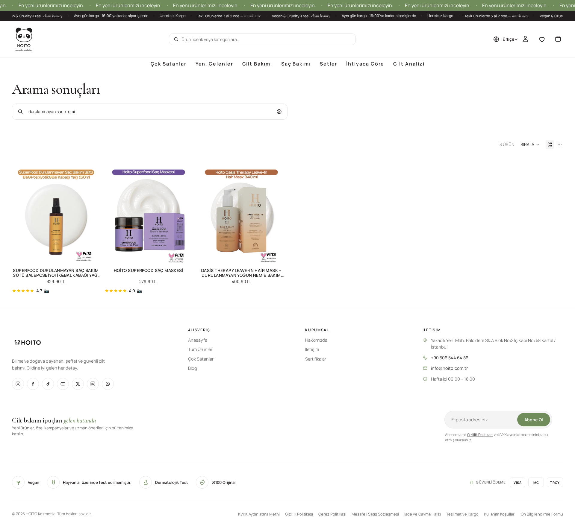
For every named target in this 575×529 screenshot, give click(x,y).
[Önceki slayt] (21, 211)
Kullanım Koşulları (499, 514)
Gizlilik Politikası (480, 434)
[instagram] (18, 384)
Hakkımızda (316, 340)
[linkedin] (93, 384)
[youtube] (63, 384)
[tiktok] (48, 384)
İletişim (312, 349)
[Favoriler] (541, 39)
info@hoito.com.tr (449, 368)
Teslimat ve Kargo (462, 514)
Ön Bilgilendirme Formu (542, 514)
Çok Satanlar (201, 359)
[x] (78, 384)
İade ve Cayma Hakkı (422, 514)
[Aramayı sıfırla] (279, 111)
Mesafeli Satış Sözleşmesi (375, 514)
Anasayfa (197, 340)
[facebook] (33, 384)
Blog (192, 368)
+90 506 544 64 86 (449, 358)
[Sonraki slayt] (91, 211)
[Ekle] (90, 256)
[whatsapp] (108, 384)
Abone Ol (533, 419)
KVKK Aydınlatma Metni (259, 514)
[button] (530, 144)
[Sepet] (557, 39)
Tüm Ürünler (200, 349)
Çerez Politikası (332, 514)
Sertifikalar (315, 359)
